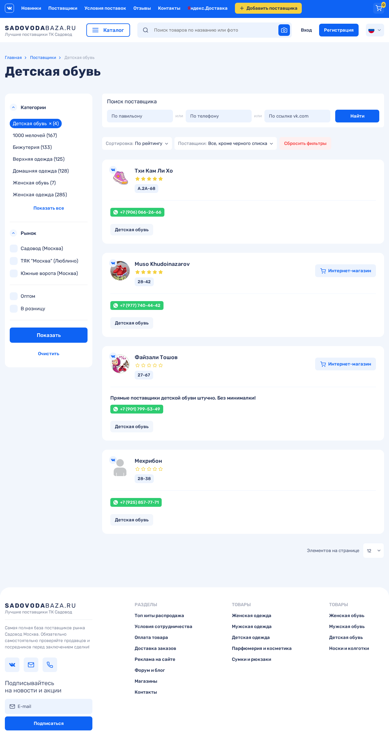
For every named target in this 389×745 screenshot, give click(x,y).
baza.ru (41, 30)
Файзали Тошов (156, 357)
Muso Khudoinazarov (162, 264)
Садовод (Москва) (42, 248)
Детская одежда (251, 637)
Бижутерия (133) (32, 147)
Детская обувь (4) (36, 123)
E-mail (24, 706)
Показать (49, 335)
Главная (13, 57)
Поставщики (62, 8)
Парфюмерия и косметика (262, 648)
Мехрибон (148, 461)
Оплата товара (151, 637)
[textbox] (134, 143)
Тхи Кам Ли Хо (154, 171)
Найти (357, 116)
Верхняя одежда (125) (38, 159)
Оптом (28, 296)
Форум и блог (150, 670)
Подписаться (49, 723)
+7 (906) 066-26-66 (140, 212)
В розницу (33, 308)
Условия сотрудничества (163, 626)
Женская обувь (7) (34, 183)
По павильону (127, 116)
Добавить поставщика (272, 8)
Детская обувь (346, 637)
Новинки (31, 8)
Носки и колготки (349, 648)
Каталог (113, 30)
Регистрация (339, 30)
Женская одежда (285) (40, 194)
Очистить (48, 353)
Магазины (146, 681)
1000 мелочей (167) (35, 135)
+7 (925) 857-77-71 (139, 502)
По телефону (204, 116)
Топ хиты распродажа (159, 615)
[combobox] (137, 143)
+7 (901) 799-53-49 (140, 409)
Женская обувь (346, 615)
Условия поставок (105, 8)
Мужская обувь (347, 626)
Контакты (169, 8)
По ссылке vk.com (288, 116)
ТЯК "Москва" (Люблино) (49, 261)
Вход (306, 30)
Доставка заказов (155, 648)
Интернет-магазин (349, 270)
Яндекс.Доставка (208, 8)
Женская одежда (251, 615)
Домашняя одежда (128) (41, 171)
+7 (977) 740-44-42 (140, 305)
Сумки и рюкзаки (251, 659)
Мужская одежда (252, 626)
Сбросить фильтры (305, 143)
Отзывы (142, 8)
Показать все (48, 208)
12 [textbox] (369, 551)
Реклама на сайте (155, 659)
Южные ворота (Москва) (49, 273)
